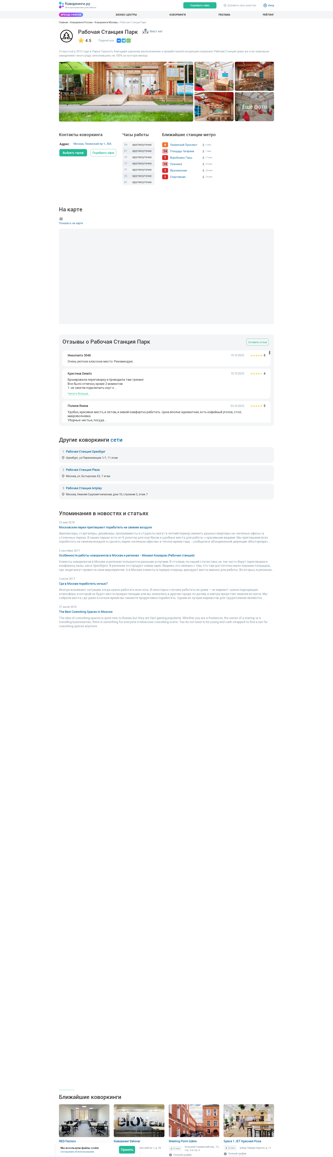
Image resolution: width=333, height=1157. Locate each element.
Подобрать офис (103, 153)
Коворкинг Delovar (127, 1141)
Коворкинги (177, 14)
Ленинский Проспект (184, 144)
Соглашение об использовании (77, 1151)
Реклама (224, 14)
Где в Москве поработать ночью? (83, 584)
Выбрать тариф (73, 153)
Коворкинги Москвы (106, 22)
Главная (63, 22)
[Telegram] (124, 40)
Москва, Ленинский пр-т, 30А (92, 143)
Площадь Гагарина (182, 151)
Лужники (176, 164)
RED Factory (67, 1141)
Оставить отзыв (257, 342)
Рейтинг (268, 14)
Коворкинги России (81, 22)
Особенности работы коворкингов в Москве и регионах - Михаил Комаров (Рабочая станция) (127, 555)
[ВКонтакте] (119, 40)
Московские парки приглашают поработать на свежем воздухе (105, 527)
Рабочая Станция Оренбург (85, 452)
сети (116, 439)
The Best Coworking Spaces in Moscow (86, 612)
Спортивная (177, 177)
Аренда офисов (71, 14)
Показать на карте (71, 223)
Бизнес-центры (126, 14)
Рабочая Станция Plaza (83, 470)
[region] (166, 386)
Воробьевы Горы (181, 157)
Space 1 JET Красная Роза (242, 1141)
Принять (127, 1149)
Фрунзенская (178, 170)
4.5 (88, 40)
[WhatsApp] (128, 40)
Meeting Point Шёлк (183, 1141)
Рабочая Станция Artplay (84, 488)
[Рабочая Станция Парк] (66, 36)
